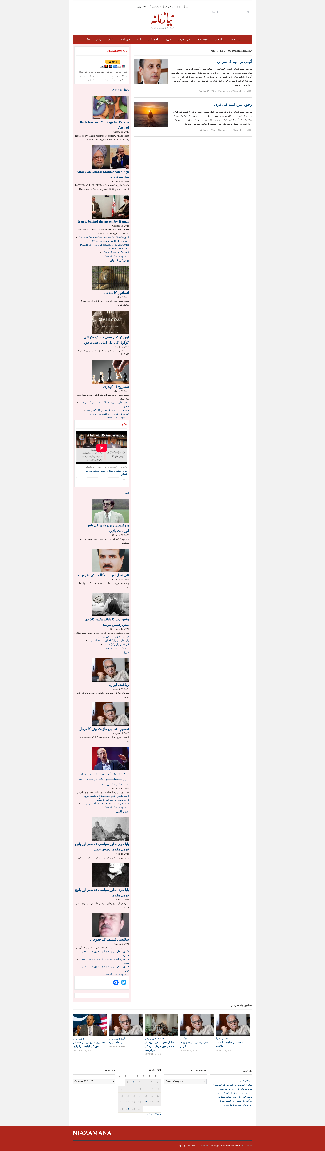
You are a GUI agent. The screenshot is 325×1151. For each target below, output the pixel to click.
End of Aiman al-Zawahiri (116, 252)
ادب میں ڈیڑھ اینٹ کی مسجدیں (113, 636)
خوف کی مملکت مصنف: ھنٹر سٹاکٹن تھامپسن (106, 803)
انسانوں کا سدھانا (116, 293)
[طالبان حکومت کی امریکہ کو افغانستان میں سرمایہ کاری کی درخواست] (161, 1025)
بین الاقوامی (184, 39)
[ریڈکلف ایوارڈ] (110, 670)
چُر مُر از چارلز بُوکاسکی (116, 644)
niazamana (247, 1145)
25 (146, 1102)
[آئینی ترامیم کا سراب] (151, 71)
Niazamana (92, 1133)
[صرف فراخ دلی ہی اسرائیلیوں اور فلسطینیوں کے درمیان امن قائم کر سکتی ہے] (110, 758)
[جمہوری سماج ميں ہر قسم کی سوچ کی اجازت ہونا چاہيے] (89, 1025)
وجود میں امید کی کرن (233, 104)
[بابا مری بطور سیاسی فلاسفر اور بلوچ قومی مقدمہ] (110, 875)
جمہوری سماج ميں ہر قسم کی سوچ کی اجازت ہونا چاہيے (89, 1044)
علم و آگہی (153, 39)
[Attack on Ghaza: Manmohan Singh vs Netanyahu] (110, 157)
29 (127, 1109)
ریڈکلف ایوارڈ (119, 685)
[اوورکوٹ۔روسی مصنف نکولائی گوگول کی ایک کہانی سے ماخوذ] (110, 322)
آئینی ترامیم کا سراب (234, 61)
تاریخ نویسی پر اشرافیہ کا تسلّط (113, 800)
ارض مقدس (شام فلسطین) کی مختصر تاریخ (106, 796)
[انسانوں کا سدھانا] (110, 278)
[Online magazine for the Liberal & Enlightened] (162, 15)
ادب (139, 39)
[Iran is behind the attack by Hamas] (110, 206)
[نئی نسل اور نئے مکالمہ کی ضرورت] (110, 560)
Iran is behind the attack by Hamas (103, 221)
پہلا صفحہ (234, 39)
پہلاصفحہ (161, 1038)
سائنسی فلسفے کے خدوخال (109, 939)
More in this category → (117, 256)
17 (139, 1095)
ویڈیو (99, 39)
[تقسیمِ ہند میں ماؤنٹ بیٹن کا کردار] (110, 714)
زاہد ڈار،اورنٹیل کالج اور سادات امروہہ (109, 640)
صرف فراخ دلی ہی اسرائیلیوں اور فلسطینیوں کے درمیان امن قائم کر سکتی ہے (104, 778)
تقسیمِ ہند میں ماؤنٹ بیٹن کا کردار (104, 729)
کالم (110, 39)
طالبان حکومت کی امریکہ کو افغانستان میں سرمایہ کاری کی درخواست (160, 1046)
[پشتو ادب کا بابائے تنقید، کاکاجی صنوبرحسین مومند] (110, 604)
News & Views (120, 89)
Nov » (158, 1114)
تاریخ (168, 39)
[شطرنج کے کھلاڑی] (110, 372)
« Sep (150, 1114)
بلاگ (88, 39)
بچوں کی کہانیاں (119, 260)
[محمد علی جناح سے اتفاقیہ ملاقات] (232, 1025)
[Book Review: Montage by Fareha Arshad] (110, 107)
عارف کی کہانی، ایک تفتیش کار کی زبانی (108, 410)
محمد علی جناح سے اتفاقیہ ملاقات (235, 1096)
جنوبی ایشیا (202, 39)
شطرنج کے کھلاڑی (116, 387)
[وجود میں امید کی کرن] (151, 114)
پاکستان (219, 39)
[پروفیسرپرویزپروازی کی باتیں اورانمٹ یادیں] (110, 510)
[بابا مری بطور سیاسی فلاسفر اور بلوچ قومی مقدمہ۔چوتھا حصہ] (110, 829)
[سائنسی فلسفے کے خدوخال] (110, 924)
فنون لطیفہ (124, 39)
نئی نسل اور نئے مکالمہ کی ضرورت (103, 575)
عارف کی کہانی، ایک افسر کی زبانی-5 (109, 414)
